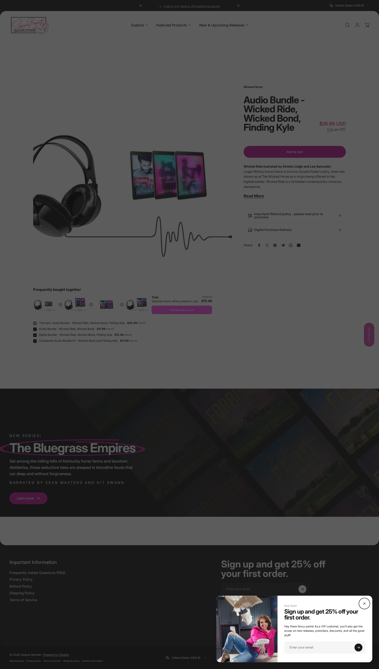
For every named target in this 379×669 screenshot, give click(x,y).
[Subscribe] (358, 647)
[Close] (364, 603)
